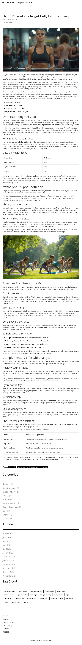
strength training (45, 595)
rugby (67, 595)
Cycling (7, 518)
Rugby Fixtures (11, 492)
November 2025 (9, 568)
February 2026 (9, 556)
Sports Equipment (12, 507)
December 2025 (9, 564)
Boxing (8, 499)
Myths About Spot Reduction (14, 105)
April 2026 (7, 549)
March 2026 (8, 553)
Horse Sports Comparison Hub (17, 2)
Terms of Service (8, 622)
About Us (6, 619)
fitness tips (33, 595)
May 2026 (7, 545)
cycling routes (16, 602)
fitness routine (31, 598)
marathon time (19, 598)
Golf (6, 511)
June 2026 (7, 541)
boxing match (58, 595)
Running (8, 484)
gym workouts (23, 467)
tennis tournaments (57, 598)
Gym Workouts (11, 488)
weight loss (34, 467)
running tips (7, 598)
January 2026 (8, 560)
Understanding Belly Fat (12, 102)
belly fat (12, 467)
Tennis (7, 515)
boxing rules (61, 591)
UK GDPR (6, 632)
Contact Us (6, 629)
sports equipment (36, 591)
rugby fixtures (23, 591)
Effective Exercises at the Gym (14, 108)
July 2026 (7, 537)
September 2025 (10, 576)
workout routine (9, 595)
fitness (6, 602)
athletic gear (44, 598)
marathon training (9, 591)
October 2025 (8, 572)
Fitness (8, 495)
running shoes (49, 591)
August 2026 (8, 533)
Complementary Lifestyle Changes (16, 112)
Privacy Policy (7, 625)
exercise (44, 467)
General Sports (11, 503)
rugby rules (69, 598)
